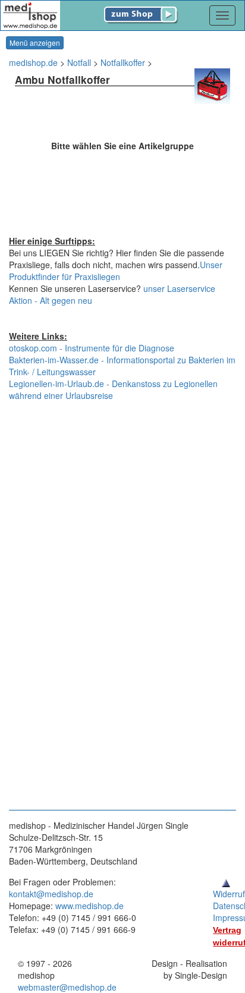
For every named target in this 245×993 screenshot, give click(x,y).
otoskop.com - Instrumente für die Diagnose (91, 348)
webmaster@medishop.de (67, 987)
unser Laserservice (179, 288)
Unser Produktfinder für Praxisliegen (115, 270)
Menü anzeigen (35, 42)
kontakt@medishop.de (51, 894)
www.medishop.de (89, 906)
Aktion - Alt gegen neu (50, 300)
